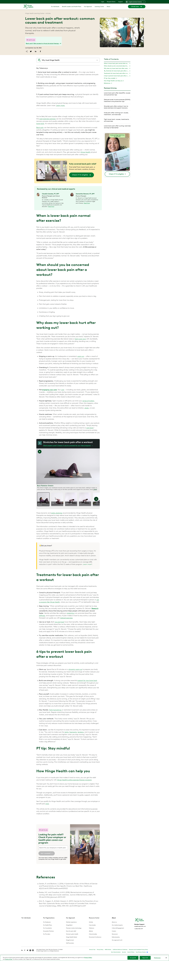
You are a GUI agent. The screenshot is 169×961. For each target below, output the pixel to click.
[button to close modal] (102, 466)
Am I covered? (73, 491)
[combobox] (82, 486)
